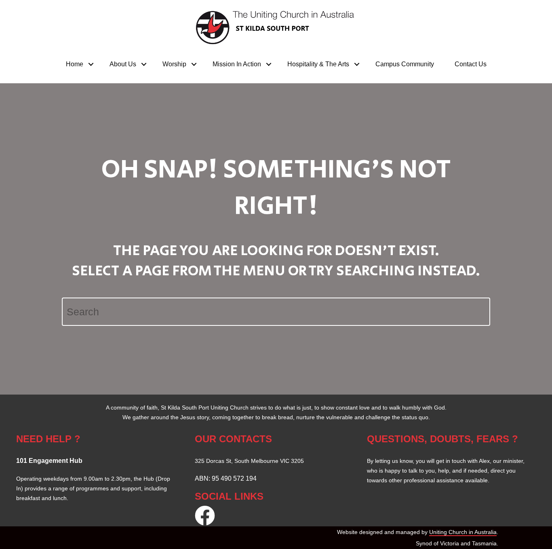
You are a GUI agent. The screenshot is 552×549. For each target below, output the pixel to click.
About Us (123, 64)
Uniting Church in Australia (463, 532)
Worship (174, 64)
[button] (91, 64)
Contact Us (471, 64)
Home (74, 64)
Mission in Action (237, 64)
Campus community (404, 64)
